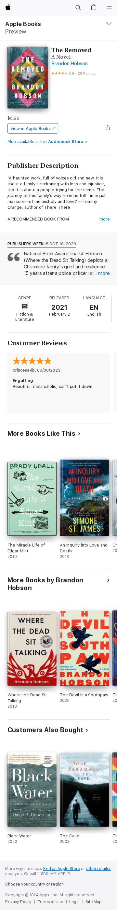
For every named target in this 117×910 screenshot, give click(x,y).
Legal (74, 902)
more (104, 219)
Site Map (93, 902)
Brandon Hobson (69, 63)
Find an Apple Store (61, 868)
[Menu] (109, 8)
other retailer (98, 868)
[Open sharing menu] (107, 128)
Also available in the (45, 141)
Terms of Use (50, 902)
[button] (78, 8)
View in (30, 128)
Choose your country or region (34, 884)
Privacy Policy (18, 902)
